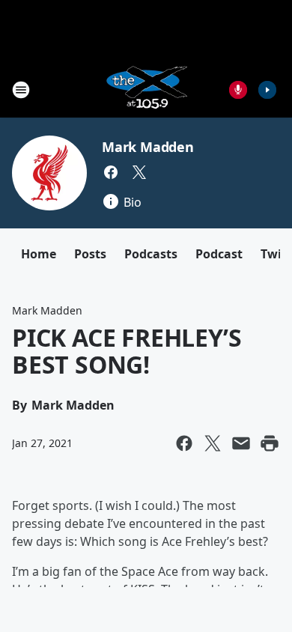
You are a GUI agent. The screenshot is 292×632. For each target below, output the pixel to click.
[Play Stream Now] (267, 90)
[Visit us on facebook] (111, 172)
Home (38, 254)
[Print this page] (269, 443)
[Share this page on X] (212, 443)
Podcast (219, 254)
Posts (90, 254)
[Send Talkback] (238, 90)
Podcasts (150, 254)
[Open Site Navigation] (21, 90)
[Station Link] (146, 89)
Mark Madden (148, 147)
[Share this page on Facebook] (184, 443)
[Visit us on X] (139, 172)
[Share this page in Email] (241, 443)
